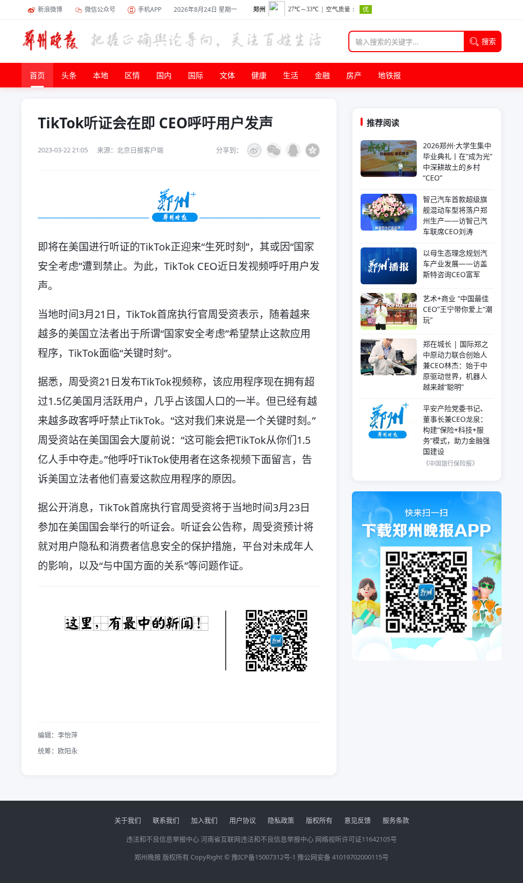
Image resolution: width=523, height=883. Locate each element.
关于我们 (127, 820)
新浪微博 (50, 9)
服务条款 (396, 820)
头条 (69, 75)
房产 (354, 75)
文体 (227, 75)
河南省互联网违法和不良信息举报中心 (257, 839)
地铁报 (389, 75)
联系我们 (166, 820)
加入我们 (204, 820)
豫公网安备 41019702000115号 (343, 857)
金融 (322, 75)
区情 (132, 75)
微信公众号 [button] (100, 9)
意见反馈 (357, 820)
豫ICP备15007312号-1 (263, 857)
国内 (164, 75)
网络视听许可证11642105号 (356, 839)
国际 (195, 75)
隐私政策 (281, 820)
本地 (100, 75)
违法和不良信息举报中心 (162, 839)
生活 (290, 75)
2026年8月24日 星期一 (205, 9)
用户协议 (242, 820)
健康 (259, 75)
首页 (37, 75)
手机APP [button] (149, 9)
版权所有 (319, 820)
